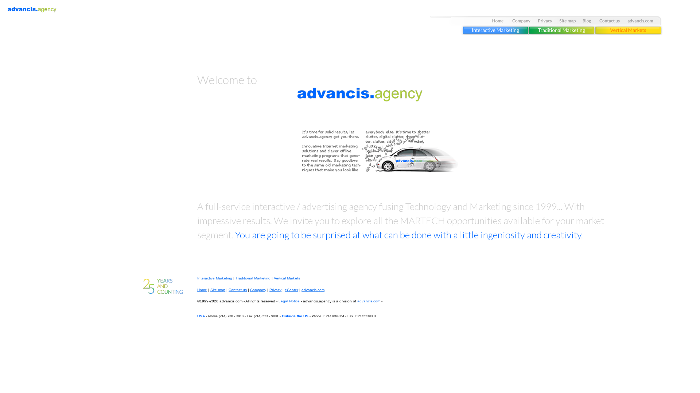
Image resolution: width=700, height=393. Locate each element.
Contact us (238, 290)
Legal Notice (289, 301)
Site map (217, 290)
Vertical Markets (287, 278)
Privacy (275, 290)
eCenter (291, 290)
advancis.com (313, 290)
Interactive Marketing (214, 278)
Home (202, 290)
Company (258, 290)
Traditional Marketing (253, 278)
